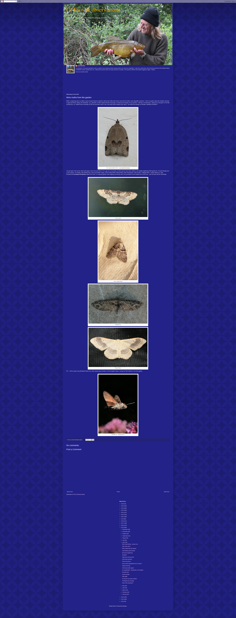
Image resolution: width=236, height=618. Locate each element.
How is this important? (127, 583)
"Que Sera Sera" (126, 546)
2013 (122, 599)
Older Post (166, 491)
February (124, 592)
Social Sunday (125, 574)
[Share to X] (90, 440)
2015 (122, 527)
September (125, 536)
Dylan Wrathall (81, 65)
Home (118, 491)
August (124, 538)
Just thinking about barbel (128, 550)
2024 (122, 508)
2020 (122, 516)
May (123, 585)
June (123, 542)
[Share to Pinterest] (93, 440)
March (124, 590)
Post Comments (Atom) (79, 494)
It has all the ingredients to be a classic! (132, 563)
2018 (122, 521)
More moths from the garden (129, 548)
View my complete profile (82, 72)
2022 (122, 512)
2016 (122, 525)
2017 (122, 523)
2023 (122, 510)
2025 (122, 506)
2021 (122, 514)
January (124, 594)
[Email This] (86, 440)
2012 (122, 601)
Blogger (125, 606)
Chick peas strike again (128, 568)
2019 (122, 519)
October (124, 533)
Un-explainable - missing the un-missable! (132, 570)
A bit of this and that (127, 559)
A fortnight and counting (128, 581)
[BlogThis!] (88, 440)
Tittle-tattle (124, 576)
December (125, 529)
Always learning (126, 565)
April (123, 588)
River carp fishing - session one (130, 544)
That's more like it (126, 561)
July (123, 540)
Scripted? (124, 555)
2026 (122, 503)
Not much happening (127, 552)
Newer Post (70, 491)
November (125, 531)
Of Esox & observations (93, 9)
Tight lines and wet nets (128, 557)
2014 (122, 597)
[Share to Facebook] (91, 440)
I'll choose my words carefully (129, 578)
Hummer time (125, 572)
